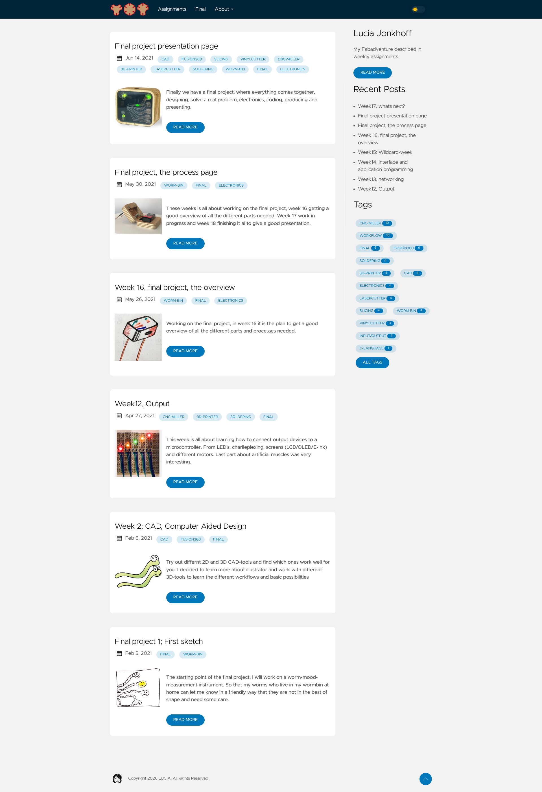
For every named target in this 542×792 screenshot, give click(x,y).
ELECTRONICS (375, 286)
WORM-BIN (409, 311)
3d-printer (131, 69)
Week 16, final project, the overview (175, 288)
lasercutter (167, 69)
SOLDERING (373, 261)
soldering (203, 69)
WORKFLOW (375, 236)
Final (200, 9)
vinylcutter (253, 59)
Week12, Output (142, 404)
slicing (221, 59)
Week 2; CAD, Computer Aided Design (180, 526)
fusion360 (191, 539)
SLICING (370, 311)
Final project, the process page (166, 172)
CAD (165, 59)
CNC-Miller (289, 59)
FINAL (368, 248)
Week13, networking (381, 179)
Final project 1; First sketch (159, 642)
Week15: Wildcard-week (385, 152)
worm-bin (235, 69)
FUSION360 (407, 248)
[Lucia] (131, 9)
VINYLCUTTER (375, 323)
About (222, 9)
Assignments (172, 9)
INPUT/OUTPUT (376, 336)
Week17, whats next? (381, 106)
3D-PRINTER (373, 273)
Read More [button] (372, 73)
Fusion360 (192, 59)
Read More (185, 127)
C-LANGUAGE (374, 348)
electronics (292, 69)
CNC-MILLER (374, 223)
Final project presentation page (166, 46)
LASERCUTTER (376, 298)
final (262, 69)
